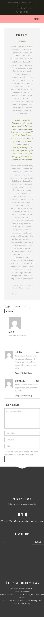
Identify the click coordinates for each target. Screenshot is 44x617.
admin (23, 41)
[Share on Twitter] (20, 294)
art (26, 307)
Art (16, 288)
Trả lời (38, 352)
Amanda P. (20, 380)
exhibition (9, 311)
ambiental (17, 307)
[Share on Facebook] (18, 294)
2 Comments (23, 288)
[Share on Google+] (23, 294)
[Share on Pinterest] (31, 294)
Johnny (18, 351)
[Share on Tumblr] (28, 294)
